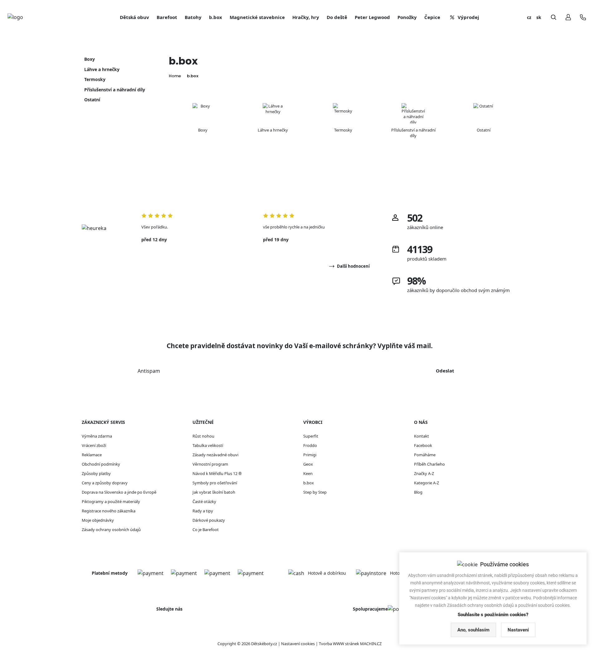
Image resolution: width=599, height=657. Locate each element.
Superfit (310, 436)
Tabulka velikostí (207, 445)
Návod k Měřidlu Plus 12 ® (217, 473)
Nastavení (518, 630)
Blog (418, 492)
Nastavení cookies (298, 643)
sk (538, 17)
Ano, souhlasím (473, 630)
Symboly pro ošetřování (214, 483)
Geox (308, 464)
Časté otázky (204, 501)
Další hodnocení (353, 266)
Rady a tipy (202, 511)
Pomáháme (425, 455)
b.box (192, 76)
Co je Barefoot (205, 529)
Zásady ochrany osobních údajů (111, 529)
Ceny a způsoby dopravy (105, 483)
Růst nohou (203, 436)
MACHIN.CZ (371, 643)
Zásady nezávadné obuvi (215, 455)
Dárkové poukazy (208, 520)
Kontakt (421, 436)
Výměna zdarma (97, 436)
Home (175, 76)
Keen (308, 473)
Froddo (310, 445)
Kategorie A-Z (426, 483)
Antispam (149, 370)
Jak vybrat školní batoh (213, 492)
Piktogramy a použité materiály (111, 501)
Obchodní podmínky (101, 464)
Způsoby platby (96, 473)
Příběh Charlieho (429, 464)
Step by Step (315, 492)
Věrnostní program (210, 464)
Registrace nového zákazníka (108, 511)
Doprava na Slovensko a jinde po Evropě (119, 492)
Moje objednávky (98, 520)
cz (529, 17)
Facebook (423, 445)
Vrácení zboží (94, 445)
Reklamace (92, 455)
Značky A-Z (424, 473)
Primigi (309, 455)
